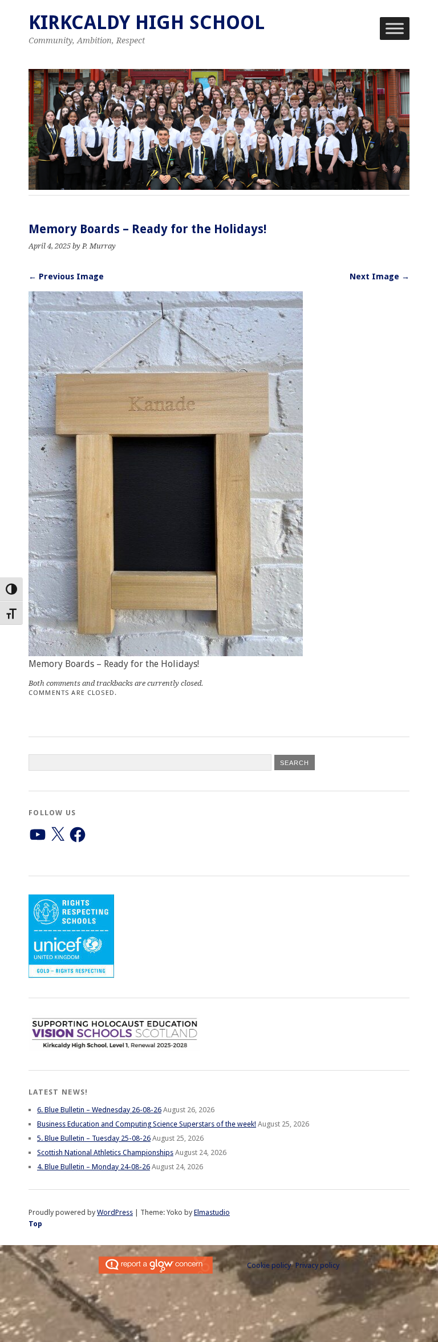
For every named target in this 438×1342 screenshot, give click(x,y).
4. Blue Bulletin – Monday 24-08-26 (93, 1166)
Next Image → (379, 276)
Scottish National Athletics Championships (105, 1152)
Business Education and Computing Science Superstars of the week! (146, 1124)
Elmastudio (212, 1212)
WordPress (115, 1212)
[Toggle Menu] (395, 28)
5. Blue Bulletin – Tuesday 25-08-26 (94, 1138)
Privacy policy (317, 1265)
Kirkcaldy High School (147, 22)
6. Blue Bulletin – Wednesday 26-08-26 (99, 1109)
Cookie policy (269, 1265)
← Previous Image (66, 276)
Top (35, 1223)
